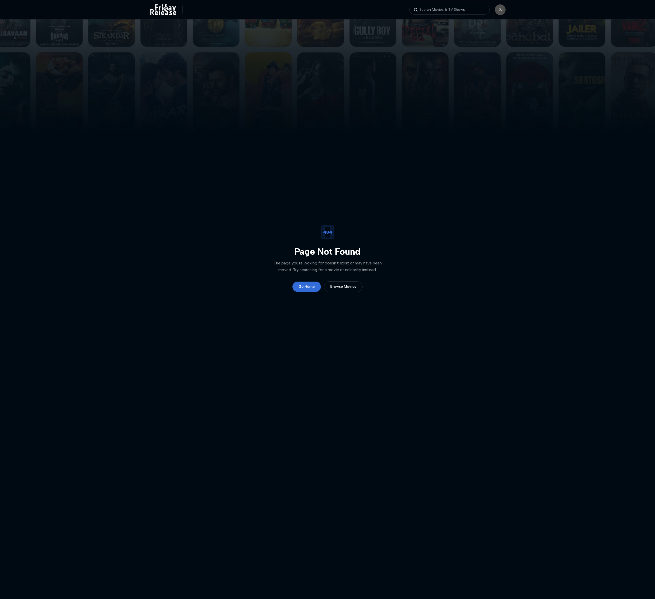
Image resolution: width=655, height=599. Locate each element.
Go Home (307, 286)
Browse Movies (343, 286)
